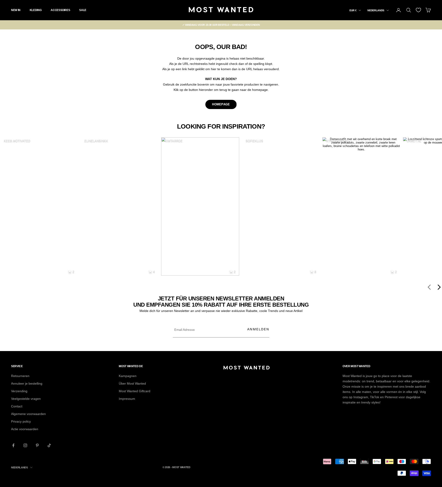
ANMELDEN (258, 329)
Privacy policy (21, 421)
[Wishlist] (418, 10)
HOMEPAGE (221, 104)
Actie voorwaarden (24, 429)
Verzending (19, 391)
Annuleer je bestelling (26, 383)
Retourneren (20, 376)
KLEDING (35, 10)
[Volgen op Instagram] (25, 445)
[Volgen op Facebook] (13, 445)
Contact (16, 406)
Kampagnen (128, 376)
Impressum (127, 399)
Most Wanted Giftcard (134, 391)
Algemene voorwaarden (28, 414)
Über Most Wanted (132, 383)
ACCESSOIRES (60, 10)
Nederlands (375, 10)
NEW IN (15, 10)
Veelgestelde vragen (26, 399)
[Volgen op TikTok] (49, 445)
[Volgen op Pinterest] (37, 445)
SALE (82, 10)
